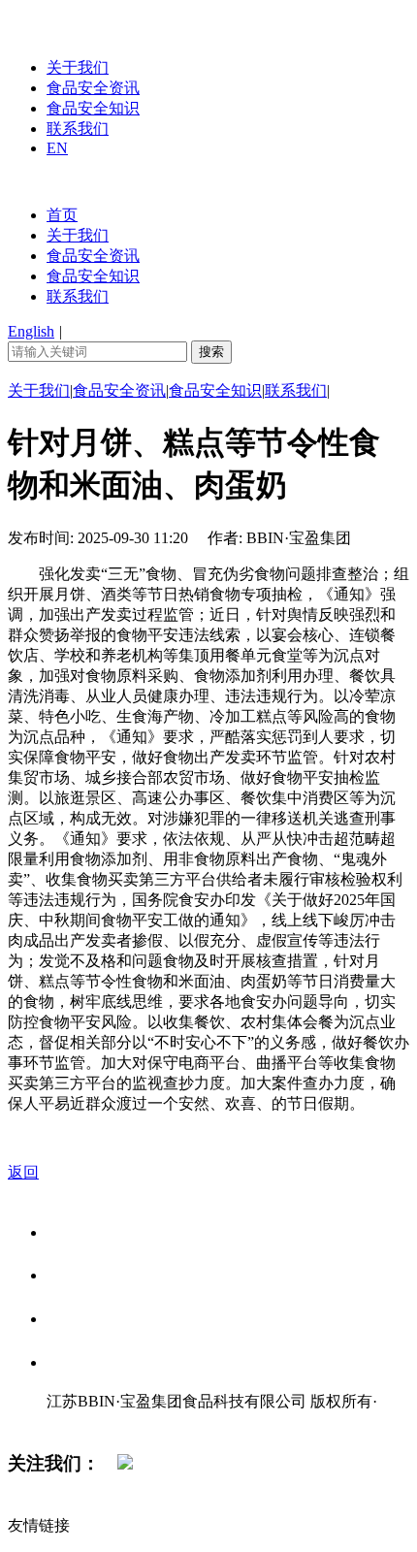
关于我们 (78, 67)
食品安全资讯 (93, 88)
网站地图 (85, 1421)
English (31, 331)
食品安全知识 (93, 108)
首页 (62, 215)
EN (57, 148)
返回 (23, 1172)
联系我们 (78, 128)
